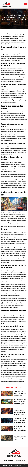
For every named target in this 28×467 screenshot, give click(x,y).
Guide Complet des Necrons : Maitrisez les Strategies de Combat (20, 438)
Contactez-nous (8, 461)
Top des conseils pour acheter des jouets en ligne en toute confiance (20, 393)
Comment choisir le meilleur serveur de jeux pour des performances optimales (20, 420)
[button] (25, 4)
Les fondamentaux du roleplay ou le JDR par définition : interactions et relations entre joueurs (19, 411)
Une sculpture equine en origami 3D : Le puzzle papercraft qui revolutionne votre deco (20, 429)
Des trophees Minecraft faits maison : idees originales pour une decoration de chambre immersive (20, 402)
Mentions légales (20, 461)
